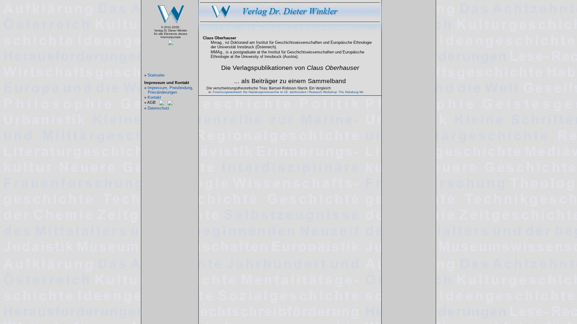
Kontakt (154, 97)
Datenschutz (158, 108)
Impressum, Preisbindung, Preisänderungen (170, 90)
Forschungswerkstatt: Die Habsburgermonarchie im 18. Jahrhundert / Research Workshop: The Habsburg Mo (288, 92)
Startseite (156, 75)
